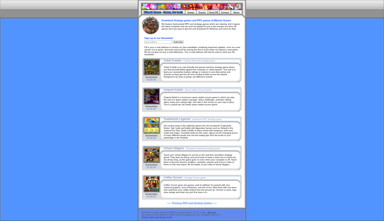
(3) (154, 79)
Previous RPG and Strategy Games (192, 203)
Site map (211, 212)
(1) (148, 79)
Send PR (213, 12)
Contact (225, 12)
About (236, 12)
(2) (151, 79)
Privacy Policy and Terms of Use (157, 217)
